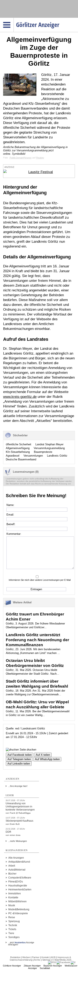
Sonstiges (14, 937)
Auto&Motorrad (16, 870)
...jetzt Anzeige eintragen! (21, 942)
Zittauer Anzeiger (32, 965)
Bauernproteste (43, 451)
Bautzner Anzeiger (52, 965)
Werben (26, 957)
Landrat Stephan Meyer (49, 444)
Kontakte (13, 897)
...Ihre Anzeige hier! (17, 786)
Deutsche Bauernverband (21, 459)
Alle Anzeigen (16, 858)
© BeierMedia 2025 (61, 960)
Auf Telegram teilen (19, 759)
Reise (11, 917)
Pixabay (40, 157)
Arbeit (11, 866)
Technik (12, 925)
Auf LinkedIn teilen (18, 763)
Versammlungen (33, 455)
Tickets (12, 929)
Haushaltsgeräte (17, 886)
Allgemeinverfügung (18, 448)
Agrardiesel (12, 455)
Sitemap (46, 960)
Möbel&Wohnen (17, 901)
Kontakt (45, 957)
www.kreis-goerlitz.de (20, 397)
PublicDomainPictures (21, 157)
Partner (36, 957)
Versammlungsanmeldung (49, 448)
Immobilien (14, 893)
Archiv (37, 960)
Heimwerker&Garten (19, 890)
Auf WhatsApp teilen (47, 759)
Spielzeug (14, 921)
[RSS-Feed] (52, 962)
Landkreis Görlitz (57, 455)
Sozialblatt (45, 968)
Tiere (11, 933)
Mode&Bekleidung (18, 909)
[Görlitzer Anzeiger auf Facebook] (63, 962)
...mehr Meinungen (17, 841)
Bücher (12, 874)
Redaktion (15, 957)
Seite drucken (27, 749)
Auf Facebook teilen (19, 754)
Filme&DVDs (15, 882)
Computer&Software (19, 878)
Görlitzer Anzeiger (12, 965)
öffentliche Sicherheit (18, 444)
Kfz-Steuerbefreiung (18, 451)
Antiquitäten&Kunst (19, 862)
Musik (11, 905)
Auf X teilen (43, 754)
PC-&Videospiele (18, 913)
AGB (53, 957)
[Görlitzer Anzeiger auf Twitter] (73, 962)
